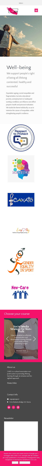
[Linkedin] (18, 407)
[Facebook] (9, 407)
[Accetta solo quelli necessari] (39, 458)
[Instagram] (13, 407)
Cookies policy (24, 462)
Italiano (21, 3)
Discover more (21, 351)
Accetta (15, 462)
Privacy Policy (12, 383)
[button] (36, 10)
